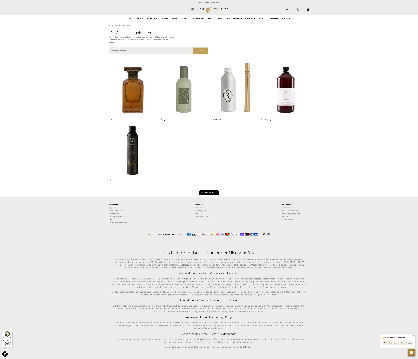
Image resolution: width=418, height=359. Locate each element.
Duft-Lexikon (200, 208)
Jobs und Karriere (288, 208)
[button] (297, 9)
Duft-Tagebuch (200, 211)
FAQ (196, 214)
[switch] (7, 344)
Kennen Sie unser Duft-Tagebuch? (209, 2)
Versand (285, 216)
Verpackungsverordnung (291, 214)
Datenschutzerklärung (116, 211)
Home (111, 25)
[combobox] (158, 50)
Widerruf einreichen (209, 193)
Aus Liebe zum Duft (170, 234)
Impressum (113, 208)
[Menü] (11, 331)
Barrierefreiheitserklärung (118, 222)
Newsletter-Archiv (202, 216)
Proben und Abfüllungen (291, 211)
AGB (110, 219)
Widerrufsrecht (114, 214)
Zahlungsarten (287, 219)
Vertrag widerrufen (115, 216)
